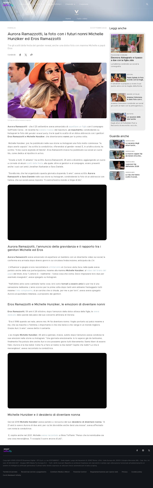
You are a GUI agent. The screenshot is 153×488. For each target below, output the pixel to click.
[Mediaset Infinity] (8, 4)
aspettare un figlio (78, 127)
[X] (149, 450)
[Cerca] (147, 4)
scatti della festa (34, 163)
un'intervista (55, 267)
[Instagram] (143, 450)
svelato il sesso (46, 130)
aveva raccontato (49, 435)
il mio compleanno (24, 291)
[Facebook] (137, 450)
